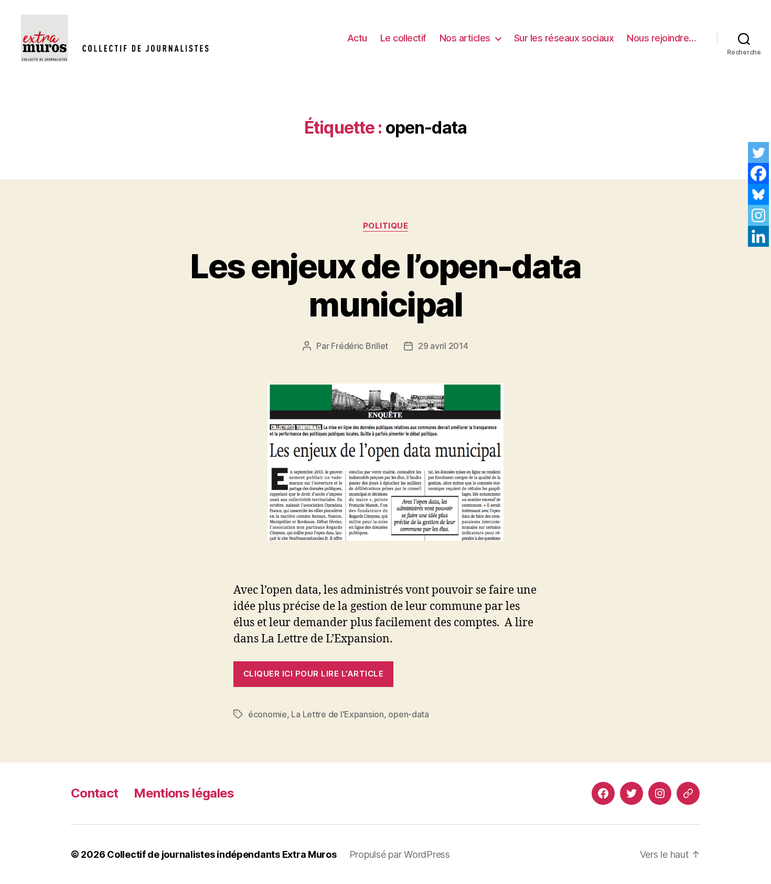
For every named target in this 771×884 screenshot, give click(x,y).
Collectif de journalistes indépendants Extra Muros (222, 854)
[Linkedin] (758, 236)
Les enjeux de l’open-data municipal (385, 285)
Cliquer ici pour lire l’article (313, 674)
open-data (408, 714)
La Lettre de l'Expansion (337, 714)
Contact (94, 793)
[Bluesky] (758, 194)
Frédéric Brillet (359, 346)
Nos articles (465, 37)
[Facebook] (758, 173)
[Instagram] (758, 215)
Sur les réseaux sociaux (564, 37)
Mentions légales (184, 793)
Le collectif (403, 37)
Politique (386, 226)
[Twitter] (758, 152)
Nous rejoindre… (661, 37)
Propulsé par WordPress (399, 854)
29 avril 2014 (443, 346)
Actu (357, 37)
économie (267, 714)
